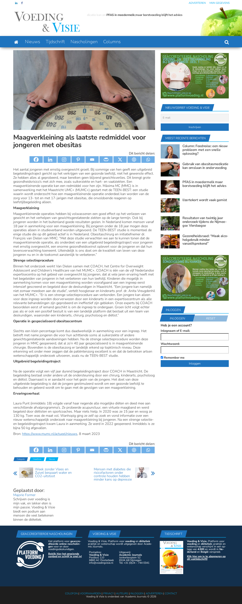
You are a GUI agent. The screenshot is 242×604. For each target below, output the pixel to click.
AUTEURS (122, 593)
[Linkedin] (50, 159)
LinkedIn (16, 3)
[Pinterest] (78, 159)
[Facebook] (36, 159)
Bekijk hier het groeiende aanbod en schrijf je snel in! (65, 555)
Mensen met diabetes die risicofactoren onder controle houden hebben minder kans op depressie (113, 474)
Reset (210, 318)
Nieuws (32, 42)
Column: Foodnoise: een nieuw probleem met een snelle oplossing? (205, 150)
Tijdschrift (55, 42)
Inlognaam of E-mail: (175, 330)
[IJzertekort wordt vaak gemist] (170, 205)
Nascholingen (84, 42)
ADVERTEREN (154, 593)
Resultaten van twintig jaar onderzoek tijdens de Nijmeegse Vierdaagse (204, 222)
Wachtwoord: (170, 343)
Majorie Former (24, 495)
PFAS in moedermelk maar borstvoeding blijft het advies (125, 15)
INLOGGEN (136, 593)
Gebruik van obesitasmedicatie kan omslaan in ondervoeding (205, 166)
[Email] (92, 159)
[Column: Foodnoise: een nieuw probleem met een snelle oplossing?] (170, 151)
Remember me (174, 357)
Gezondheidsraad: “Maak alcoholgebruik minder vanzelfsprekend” (205, 240)
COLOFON (71, 593)
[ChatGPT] (134, 159)
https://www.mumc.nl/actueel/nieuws (49, 434)
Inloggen (177, 318)
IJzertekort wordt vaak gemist (204, 200)
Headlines (37, 459)
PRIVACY (108, 593)
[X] (120, 159)
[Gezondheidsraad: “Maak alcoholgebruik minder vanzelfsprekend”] (170, 241)
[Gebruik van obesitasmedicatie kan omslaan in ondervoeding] (170, 169)
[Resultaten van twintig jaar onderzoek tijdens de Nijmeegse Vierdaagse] (170, 223)
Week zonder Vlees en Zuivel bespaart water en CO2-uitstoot (53, 472)
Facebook (22, 3)
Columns (112, 42)
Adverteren (197, 3)
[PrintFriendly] (106, 159)
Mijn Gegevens (219, 3)
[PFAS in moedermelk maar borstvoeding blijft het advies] (170, 187)
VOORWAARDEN (90, 593)
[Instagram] (64, 159)
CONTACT (171, 593)
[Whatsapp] (148, 159)
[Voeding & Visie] (16, 41)
